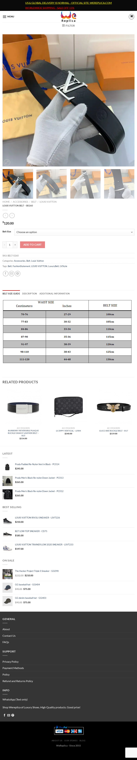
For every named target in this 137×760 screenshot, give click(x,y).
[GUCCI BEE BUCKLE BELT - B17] (113, 406)
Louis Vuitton (48, 201)
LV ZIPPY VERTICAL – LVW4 (68, 431)
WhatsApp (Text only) (15, 699)
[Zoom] (7, 162)
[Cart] (131, 16)
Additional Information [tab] (54, 293)
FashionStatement (21, 266)
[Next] (128, 100)
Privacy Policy (11, 661)
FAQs (6, 642)
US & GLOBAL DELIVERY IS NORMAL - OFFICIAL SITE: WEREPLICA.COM (68, 2)
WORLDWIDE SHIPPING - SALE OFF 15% (49, 7)
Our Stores (70, 740)
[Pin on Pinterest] (17, 273)
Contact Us (9, 635)
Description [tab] (29, 293)
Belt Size (7, 232)
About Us (57, 740)
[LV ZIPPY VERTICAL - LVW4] (68, 406)
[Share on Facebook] (5, 273)
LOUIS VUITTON (39, 266)
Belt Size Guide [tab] (11, 293)
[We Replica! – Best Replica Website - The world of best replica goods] (68, 17)
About (6, 629)
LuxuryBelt (53, 266)
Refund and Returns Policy (18, 681)
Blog (82, 740)
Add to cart (32, 244)
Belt (33, 201)
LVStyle (63, 266)
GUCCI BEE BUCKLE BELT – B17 (113, 431)
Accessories (20, 201)
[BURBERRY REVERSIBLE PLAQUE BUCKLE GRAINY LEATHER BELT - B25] (23, 406)
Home (6, 201)
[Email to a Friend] (11, 273)
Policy (6, 674)
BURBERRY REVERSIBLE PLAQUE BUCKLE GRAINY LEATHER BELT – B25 (23, 433)
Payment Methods (13, 667)
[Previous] (9, 100)
